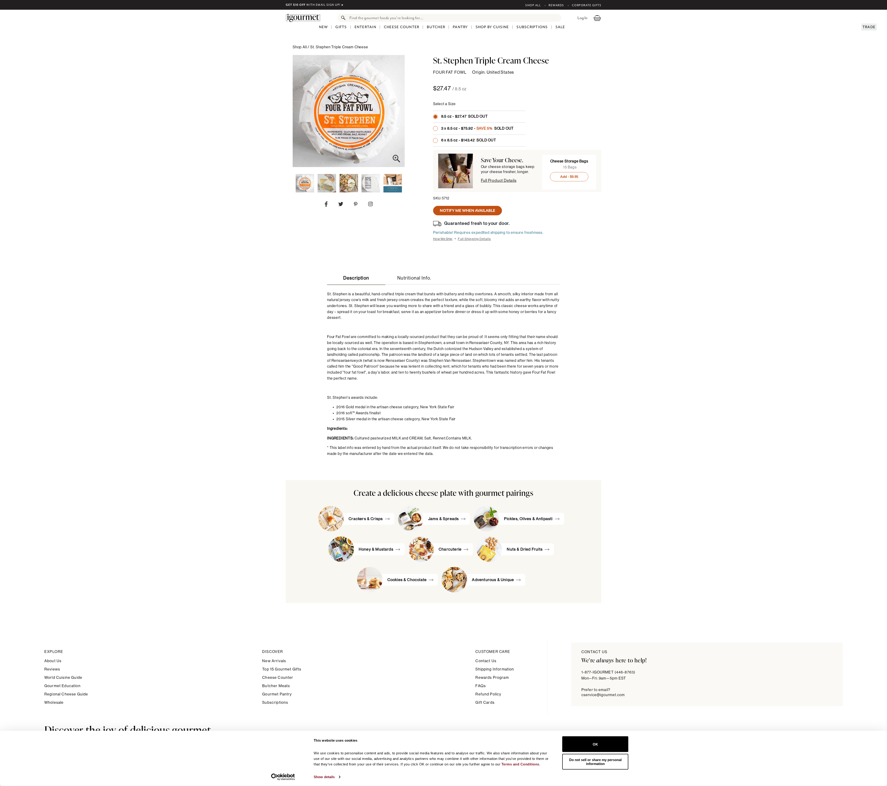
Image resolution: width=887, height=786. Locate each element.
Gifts (341, 27)
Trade (869, 27)
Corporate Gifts (586, 5)
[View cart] (597, 17)
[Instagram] (370, 205)
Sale (560, 27)
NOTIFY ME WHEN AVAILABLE (467, 210)
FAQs (480, 686)
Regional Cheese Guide (66, 694)
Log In (582, 17)
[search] (454, 18)
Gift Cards (485, 702)
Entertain (365, 27)
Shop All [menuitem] (300, 47)
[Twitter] (340, 205)
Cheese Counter (401, 27)
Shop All (533, 5)
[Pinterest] (355, 205)
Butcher (436, 27)
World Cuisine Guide (63, 677)
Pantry (460, 27)
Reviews (52, 669)
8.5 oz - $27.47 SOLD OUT (464, 116)
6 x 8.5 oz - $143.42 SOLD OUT (468, 140)
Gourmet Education (62, 686)
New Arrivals (274, 661)
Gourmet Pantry (277, 694)
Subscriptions (532, 27)
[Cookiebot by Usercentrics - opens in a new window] (283, 777)
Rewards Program (492, 677)
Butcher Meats (276, 686)
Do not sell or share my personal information (595, 761)
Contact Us (485, 661)
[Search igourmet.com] (342, 18)
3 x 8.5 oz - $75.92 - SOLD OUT (477, 128)
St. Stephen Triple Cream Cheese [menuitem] (339, 47)
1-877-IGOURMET (608, 672)
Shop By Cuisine (492, 27)
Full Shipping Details (474, 239)
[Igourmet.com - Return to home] (305, 17)
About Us (52, 661)
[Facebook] (326, 205)
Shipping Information (494, 669)
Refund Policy (488, 694)
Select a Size (444, 104)
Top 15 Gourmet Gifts (281, 669)
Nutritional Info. (414, 278)
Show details (324, 777)
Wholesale (54, 702)
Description (356, 278)
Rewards (556, 5)
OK (595, 744)
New (323, 27)
